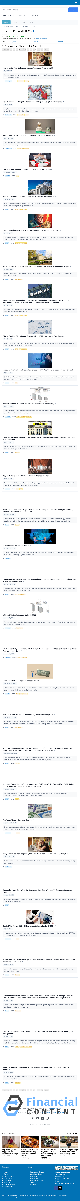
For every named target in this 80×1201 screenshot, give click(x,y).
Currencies (18, 26)
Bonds (19, 81)
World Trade (24, 243)
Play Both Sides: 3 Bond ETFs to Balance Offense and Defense (27, 476)
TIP (34, 31)
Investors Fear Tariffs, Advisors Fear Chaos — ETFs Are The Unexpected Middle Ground (39, 370)
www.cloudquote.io (55, 1108)
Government (17, 243)
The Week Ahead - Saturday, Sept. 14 (18, 820)
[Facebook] (37, 1118)
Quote (14, 42)
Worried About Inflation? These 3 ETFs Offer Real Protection (27, 169)
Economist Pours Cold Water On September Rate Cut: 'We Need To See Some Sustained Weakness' (37, 891)
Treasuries (34, 26)
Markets (6, 22)
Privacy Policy (46, 1112)
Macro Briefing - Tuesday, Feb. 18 (17, 545)
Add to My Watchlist (41, 39)
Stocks (15, 22)
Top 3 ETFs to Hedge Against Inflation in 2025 (21, 681)
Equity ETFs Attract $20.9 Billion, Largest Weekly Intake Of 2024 (29, 926)
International (26, 26)
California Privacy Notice (51, 1195)
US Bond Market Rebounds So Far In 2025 (20, 615)
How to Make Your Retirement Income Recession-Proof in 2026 (29, 68)
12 (42, 49)
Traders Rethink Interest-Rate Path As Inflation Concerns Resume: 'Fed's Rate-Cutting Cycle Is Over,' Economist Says (39, 580)
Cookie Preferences (62, 1195)
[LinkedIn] (42, 1118)
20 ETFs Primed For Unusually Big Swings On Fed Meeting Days (29, 714)
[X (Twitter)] (33, 1118)
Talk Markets (8, 416)
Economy (27, 81)
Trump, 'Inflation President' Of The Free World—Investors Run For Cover (32, 230)
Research (60, 42)
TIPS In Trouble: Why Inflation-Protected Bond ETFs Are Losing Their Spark (34, 336)
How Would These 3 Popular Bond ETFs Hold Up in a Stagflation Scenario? (33, 102)
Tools (31, 22)
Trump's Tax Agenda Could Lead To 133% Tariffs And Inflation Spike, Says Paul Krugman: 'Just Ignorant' (38, 1032)
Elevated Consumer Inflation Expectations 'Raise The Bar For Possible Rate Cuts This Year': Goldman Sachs (39, 438)
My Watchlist (22, 15)
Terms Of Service (58, 1112)
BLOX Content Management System (15, 1197)
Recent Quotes (7, 15)
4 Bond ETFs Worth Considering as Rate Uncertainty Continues (29, 135)
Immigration (17, 1082)
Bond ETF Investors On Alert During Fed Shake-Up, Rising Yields (29, 196)
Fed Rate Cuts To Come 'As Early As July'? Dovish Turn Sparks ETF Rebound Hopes (37, 266)
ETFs (24, 22)
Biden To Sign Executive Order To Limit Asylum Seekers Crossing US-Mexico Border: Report (36, 1068)
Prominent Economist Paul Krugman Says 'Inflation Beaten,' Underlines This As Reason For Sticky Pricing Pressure (39, 961)
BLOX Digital (29, 1197)
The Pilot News (13, 1195)
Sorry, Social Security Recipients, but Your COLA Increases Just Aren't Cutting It (35, 854)
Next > (47, 49)
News (11, 26)
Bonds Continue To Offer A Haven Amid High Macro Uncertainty (29, 404)
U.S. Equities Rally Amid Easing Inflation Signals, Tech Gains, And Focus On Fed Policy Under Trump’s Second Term (39, 650)
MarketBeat (7, 175)
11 (38, 49)
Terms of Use (35, 1195)
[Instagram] (47, 1118)
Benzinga (7, 209)
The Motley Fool (8, 81)
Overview (6, 26)
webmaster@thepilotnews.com (65, 1183)
